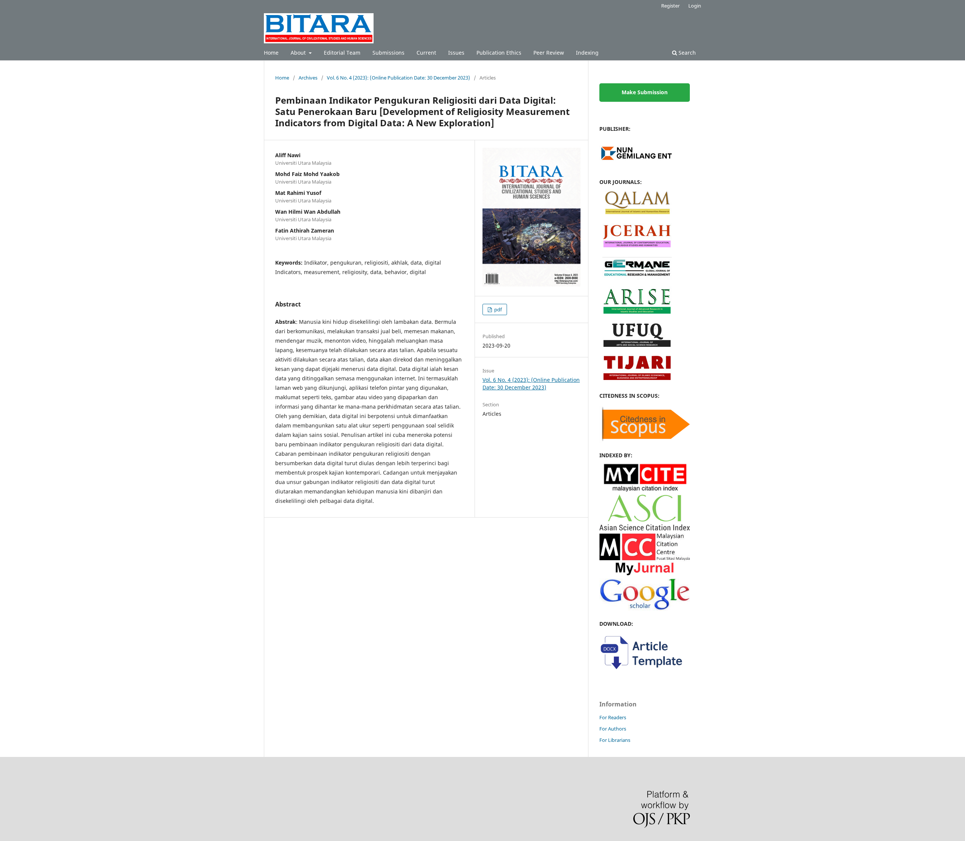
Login (694, 5)
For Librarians (614, 740)
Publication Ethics (498, 52)
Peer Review (548, 52)
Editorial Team (342, 52)
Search (686, 52)
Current (426, 52)
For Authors (612, 728)
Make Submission (645, 92)
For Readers (612, 717)
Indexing (587, 52)
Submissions (388, 52)
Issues (456, 52)
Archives (308, 77)
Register (670, 5)
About (299, 52)
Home (271, 52)
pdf (497, 309)
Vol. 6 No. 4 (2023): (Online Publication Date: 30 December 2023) (398, 77)
